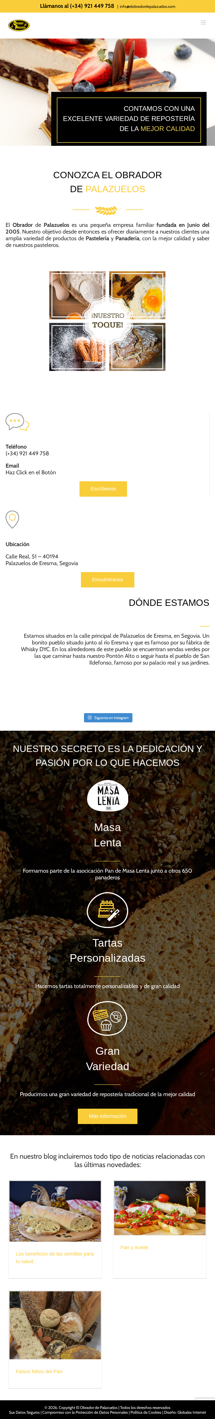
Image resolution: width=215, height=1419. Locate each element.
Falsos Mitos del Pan (39, 1371)
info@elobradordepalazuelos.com (147, 6)
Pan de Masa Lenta (127, 870)
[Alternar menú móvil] (204, 22)
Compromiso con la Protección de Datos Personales (85, 1412)
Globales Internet (191, 1412)
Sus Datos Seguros (24, 1412)
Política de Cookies (146, 1412)
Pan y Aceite (134, 1247)
